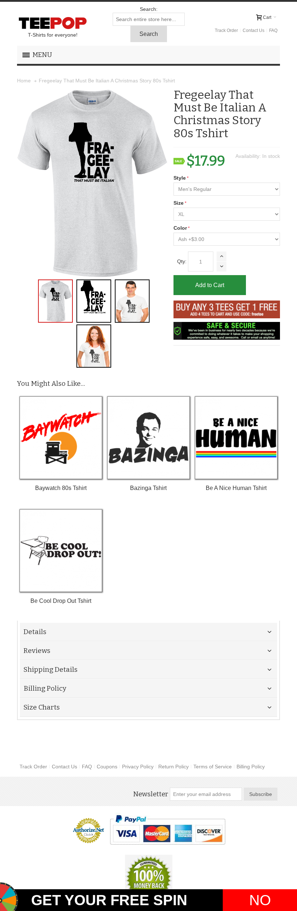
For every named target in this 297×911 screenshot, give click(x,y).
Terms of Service (212, 766)
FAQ (273, 30)
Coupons (107, 766)
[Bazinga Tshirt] (148, 437)
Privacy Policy (138, 766)
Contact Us (253, 30)
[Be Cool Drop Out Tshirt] (60, 550)
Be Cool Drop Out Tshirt (60, 601)
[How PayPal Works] (167, 830)
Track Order (226, 30)
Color (180, 228)
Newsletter (150, 794)
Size (178, 203)
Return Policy (173, 766)
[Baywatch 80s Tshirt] (60, 437)
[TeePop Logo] (52, 23)
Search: (149, 9)
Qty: (182, 261)
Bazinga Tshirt (148, 488)
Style (179, 178)
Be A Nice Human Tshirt (236, 488)
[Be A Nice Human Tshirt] (236, 437)
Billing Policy (251, 766)
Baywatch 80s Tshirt (61, 488)
